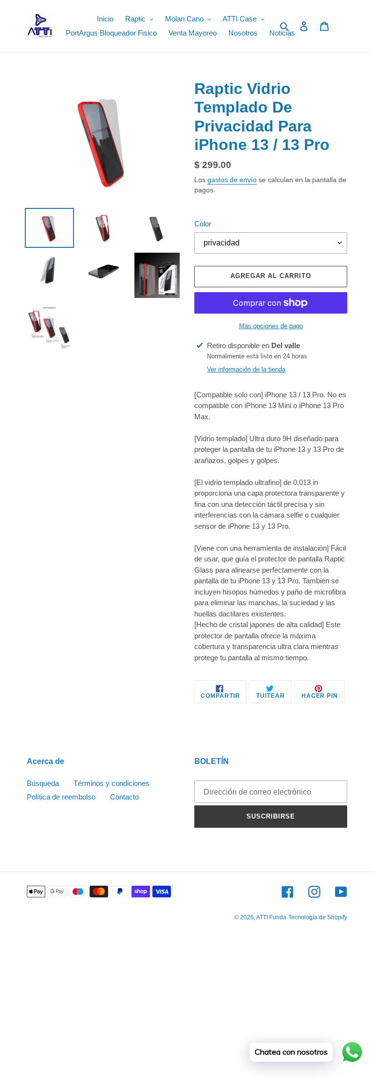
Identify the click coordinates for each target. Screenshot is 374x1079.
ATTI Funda (271, 917)
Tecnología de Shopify (317, 917)
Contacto (124, 797)
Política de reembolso (61, 797)
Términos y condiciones (112, 783)
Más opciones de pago (271, 326)
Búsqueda (43, 783)
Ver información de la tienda (246, 369)
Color (202, 224)
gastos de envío (232, 180)
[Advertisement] (187, 1008)
